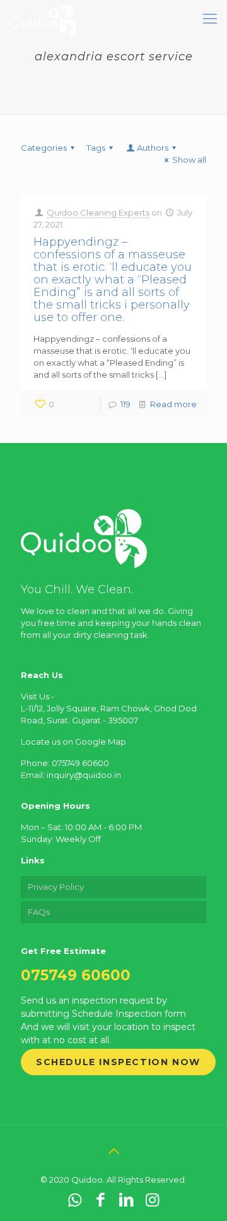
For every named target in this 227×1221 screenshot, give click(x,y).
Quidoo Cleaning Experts (98, 212)
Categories (44, 148)
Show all (189, 160)
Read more (173, 404)
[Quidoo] (42, 19)
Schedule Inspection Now (118, 1062)
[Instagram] (152, 1199)
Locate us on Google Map (73, 741)
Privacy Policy (56, 887)
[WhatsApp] (75, 1199)
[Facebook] (101, 1199)
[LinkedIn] (126, 1199)
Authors (152, 148)
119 (125, 404)
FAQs (39, 912)
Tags (95, 148)
